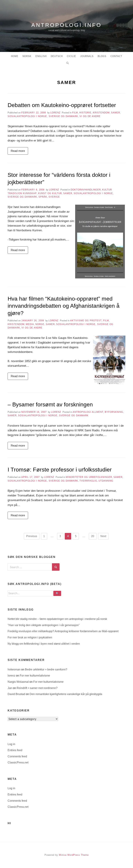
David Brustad (17, 694)
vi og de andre (89, 116)
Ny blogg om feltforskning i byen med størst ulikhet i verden (44, 643)
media (30, 324)
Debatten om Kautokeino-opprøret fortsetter (62, 105)
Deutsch (57, 56)
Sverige (54, 196)
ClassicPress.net (18, 762)
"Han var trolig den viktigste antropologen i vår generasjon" (44, 625)
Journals (87, 56)
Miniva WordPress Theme (74, 855)
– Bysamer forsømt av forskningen (50, 404)
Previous (31, 536)
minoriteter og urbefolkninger (89, 477)
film (75, 112)
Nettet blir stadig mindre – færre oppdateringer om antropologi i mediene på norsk (57, 618)
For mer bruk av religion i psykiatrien (30, 637)
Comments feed (17, 756)
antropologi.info (66, 25)
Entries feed (15, 750)
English (41, 56)
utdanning (106, 480)
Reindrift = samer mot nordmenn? (37, 688)
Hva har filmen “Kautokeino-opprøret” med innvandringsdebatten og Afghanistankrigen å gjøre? (63, 306)
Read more (18, 151)
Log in (11, 744)
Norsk (27, 56)
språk (42, 196)
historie (85, 112)
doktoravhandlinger (86, 189)
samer (115, 112)
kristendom (101, 112)
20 (92, 536)
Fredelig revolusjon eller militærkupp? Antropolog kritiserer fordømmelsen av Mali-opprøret (63, 631)
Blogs (102, 56)
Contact (116, 56)
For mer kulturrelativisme (35, 675)
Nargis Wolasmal (18, 681)
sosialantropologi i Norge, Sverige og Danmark (43, 116)
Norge (39, 324)
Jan (10, 688)
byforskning (114, 412)
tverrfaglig (88, 480)
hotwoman (14, 669)
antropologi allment (88, 412)
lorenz (55, 112)
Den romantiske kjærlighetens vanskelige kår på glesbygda (66, 694)
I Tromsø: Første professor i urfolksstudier (60, 469)
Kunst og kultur (50, 193)
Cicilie (71, 56)
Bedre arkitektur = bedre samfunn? (46, 669)
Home (14, 56)
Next (103, 536)
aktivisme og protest (86, 320)
